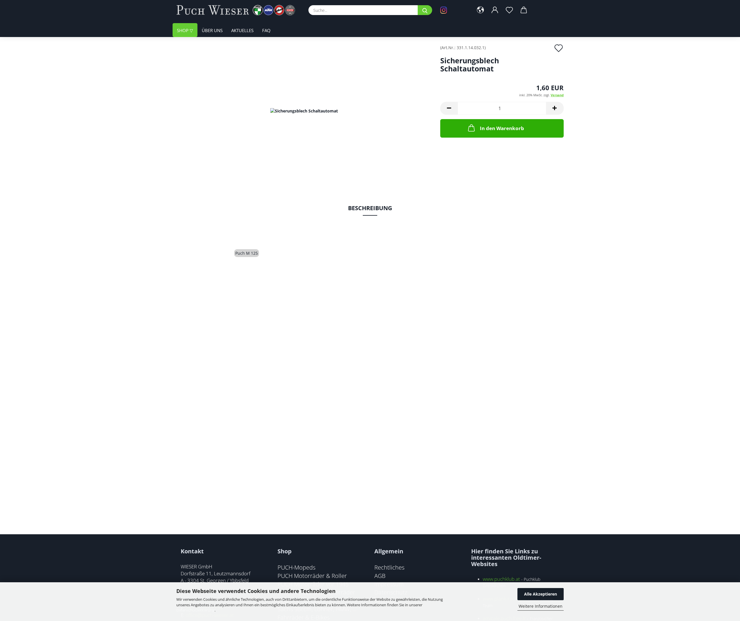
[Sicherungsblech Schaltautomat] (304, 110)
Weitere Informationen (541, 606)
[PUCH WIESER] (238, 10)
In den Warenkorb (502, 128)
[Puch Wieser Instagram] (452, 10)
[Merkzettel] (509, 10)
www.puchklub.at (501, 579)
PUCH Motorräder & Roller (312, 576)
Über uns (212, 30)
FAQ (266, 30)
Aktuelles (242, 30)
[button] (480, 10)
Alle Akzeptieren (540, 594)
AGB (380, 576)
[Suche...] (425, 10)
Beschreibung (370, 208)
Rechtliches (389, 567)
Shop (183, 30)
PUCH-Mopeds (296, 567)
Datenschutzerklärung (195, 610)
